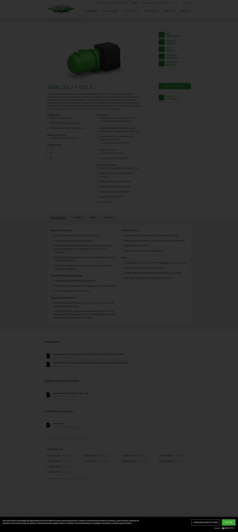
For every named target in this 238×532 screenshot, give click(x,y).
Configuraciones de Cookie (205, 522)
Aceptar (228, 522)
